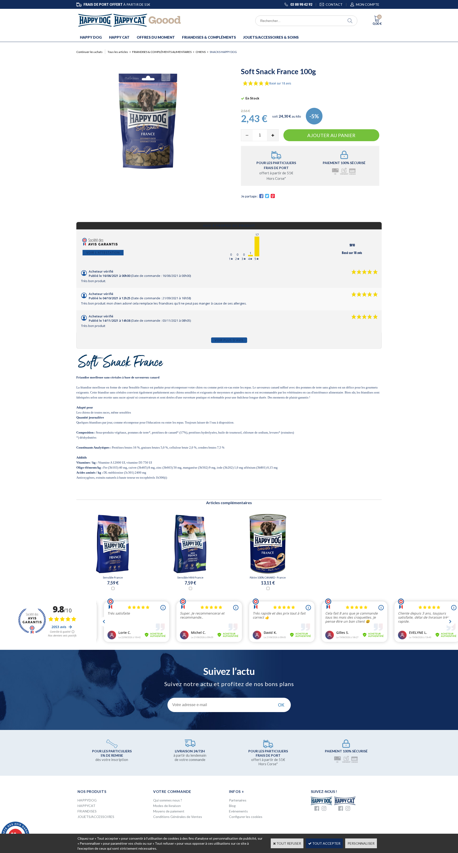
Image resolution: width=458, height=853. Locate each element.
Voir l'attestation (103, 252)
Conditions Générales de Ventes (177, 817)
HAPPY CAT (119, 37)
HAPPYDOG (87, 800)
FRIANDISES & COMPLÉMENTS (209, 37)
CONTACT (334, 4)
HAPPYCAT (86, 806)
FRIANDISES (87, 811)
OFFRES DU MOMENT (156, 37)
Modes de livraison (167, 806)
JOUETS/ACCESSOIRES (96, 817)
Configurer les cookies (245, 817)
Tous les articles (118, 52)
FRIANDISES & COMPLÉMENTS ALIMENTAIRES (162, 52)
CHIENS (201, 52)
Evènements (238, 811)
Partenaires (237, 800)
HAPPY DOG (91, 37)
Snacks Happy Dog (223, 52)
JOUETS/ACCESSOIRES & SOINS (271, 37)
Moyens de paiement (168, 811)
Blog (232, 806)
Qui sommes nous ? (167, 800)
